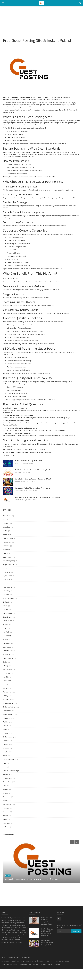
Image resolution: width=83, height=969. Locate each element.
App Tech (6, 579)
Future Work (7, 621)
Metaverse (7, 534)
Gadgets (6, 748)
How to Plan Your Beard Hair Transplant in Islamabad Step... (46, 921)
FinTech (5, 628)
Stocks (5, 793)
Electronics (7, 711)
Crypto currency (8, 703)
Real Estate (7, 782)
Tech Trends (7, 669)
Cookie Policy (39, 961)
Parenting (6, 774)
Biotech (5, 553)
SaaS (4, 786)
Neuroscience (8, 587)
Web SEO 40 (18, 500)
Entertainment (8, 714)
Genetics (6, 594)
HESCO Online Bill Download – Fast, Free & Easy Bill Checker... (35, 470)
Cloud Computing (9, 561)
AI (3, 519)
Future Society (8, 658)
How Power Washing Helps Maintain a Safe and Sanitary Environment (37, 497)
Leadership (7, 647)
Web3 (5, 531)
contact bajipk (18, 481)
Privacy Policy (49, 961)
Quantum (6, 523)
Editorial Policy (15, 961)
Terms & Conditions (25, 965)
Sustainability (7, 613)
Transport (6, 797)
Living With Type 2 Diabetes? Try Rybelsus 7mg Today (26, 879)
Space (5, 606)
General (6, 741)
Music (5, 819)
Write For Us (29, 961)
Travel (5, 801)
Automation (7, 542)
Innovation (6, 643)
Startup (5, 639)
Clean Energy (7, 617)
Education (6, 718)
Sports (5, 789)
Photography (7, 778)
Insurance (6, 823)
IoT (4, 568)
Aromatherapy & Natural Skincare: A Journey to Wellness (47, 943)
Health (5, 752)
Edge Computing (9, 564)
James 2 (17, 463)
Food (5, 729)
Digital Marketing (9, 707)
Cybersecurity (8, 538)
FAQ (22, 961)
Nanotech (6, 549)
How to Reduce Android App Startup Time (28, 461)
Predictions (7, 673)
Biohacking (6, 602)
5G (4, 583)
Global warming (8, 737)
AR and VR (6, 572)
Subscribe (76, 931)
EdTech (5, 624)
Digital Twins (7, 576)
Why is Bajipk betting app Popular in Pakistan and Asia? (33, 479)
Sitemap (50, 965)
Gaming (5, 744)
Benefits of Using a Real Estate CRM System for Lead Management (47, 932)
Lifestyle (6, 808)
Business (6, 699)
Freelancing (7, 636)
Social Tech (7, 681)
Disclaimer (36, 965)
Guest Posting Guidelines (9, 965)
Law (4, 763)
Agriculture (7, 516)
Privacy (5, 666)
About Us (43, 965)
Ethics (5, 662)
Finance (5, 733)
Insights (6, 677)
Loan (4, 767)
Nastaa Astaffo (19, 490)
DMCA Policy (5, 961)
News (5, 756)
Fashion (5, 722)
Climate (5, 609)
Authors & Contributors (62, 961)
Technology (7, 804)
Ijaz (16, 472)
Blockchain (6, 527)
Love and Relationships (11, 771)
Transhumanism (8, 598)
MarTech (6, 632)
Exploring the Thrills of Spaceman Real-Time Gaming (32, 488)
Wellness (6, 827)
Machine (6, 812)
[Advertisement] (41, 21)
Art (4, 684)
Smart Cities (7, 557)
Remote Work (8, 651)
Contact (57, 965)
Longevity (6, 591)
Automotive (7, 692)
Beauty (5, 696)
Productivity (7, 654)
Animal (5, 688)
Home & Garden (8, 759)
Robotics (6, 546)
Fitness (5, 726)
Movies (5, 816)
